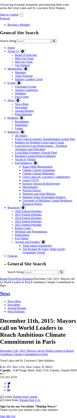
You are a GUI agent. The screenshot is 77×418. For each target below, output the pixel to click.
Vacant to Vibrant (25, 159)
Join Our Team (24, 61)
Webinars (20, 93)
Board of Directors (26, 55)
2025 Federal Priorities (28, 214)
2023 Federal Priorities (28, 221)
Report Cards (23, 228)
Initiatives (13, 132)
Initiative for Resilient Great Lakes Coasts (39, 142)
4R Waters (21, 135)
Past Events (22, 96)
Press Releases (23, 114)
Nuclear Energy (31, 190)
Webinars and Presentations (31, 231)
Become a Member (18, 24)
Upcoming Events (25, 86)
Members (20, 72)
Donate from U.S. (30, 400)
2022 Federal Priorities (28, 224)
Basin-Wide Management (37, 166)
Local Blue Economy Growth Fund (36, 152)
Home (11, 47)
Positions (12, 117)
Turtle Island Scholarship (37, 245)
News (10, 100)
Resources (13, 207)
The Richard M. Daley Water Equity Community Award (43, 250)
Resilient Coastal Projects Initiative (35, 156)
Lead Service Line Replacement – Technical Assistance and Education (41, 147)
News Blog (21, 104)
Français (5, 18)
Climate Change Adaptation (38, 170)
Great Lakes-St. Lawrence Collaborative (46, 176)
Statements (21, 125)
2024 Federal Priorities (28, 218)
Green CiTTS (30, 180)
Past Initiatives (23, 163)
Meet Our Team (24, 58)
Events (11, 82)
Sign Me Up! (8, 416)
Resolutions (22, 121)
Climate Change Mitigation (38, 173)
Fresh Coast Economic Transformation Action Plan (45, 139)
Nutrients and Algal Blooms (38, 193)
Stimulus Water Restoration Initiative (44, 197)
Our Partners (22, 65)
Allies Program (24, 75)
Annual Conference (26, 90)
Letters (19, 128)
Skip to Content (9, 14)
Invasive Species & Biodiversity (41, 183)
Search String (8, 40)
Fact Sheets (21, 238)
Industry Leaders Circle (29, 79)
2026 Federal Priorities (28, 211)
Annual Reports (24, 110)
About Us (13, 51)
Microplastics (30, 187)
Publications (22, 235)
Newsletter (21, 107)
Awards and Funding (27, 242)
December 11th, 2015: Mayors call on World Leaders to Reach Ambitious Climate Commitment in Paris (37, 352)
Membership (14, 68)
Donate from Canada (25, 396)
